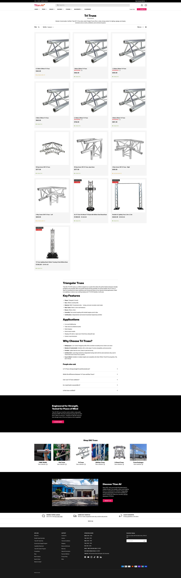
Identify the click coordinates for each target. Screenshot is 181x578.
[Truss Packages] (138, 452)
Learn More (58, 422)
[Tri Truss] (81, 452)
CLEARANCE (87, 9)
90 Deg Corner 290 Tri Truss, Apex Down (84, 167)
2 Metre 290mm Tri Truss (42, 118)
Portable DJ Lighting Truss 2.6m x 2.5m (122, 214)
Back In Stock (37, 559)
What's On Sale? (37, 561)
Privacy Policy (64, 556)
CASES (36, 9)
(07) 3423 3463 (59, 516)
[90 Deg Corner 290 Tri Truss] (52, 148)
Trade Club (132, 9)
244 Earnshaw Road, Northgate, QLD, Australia (99, 553)
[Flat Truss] (61, 452)
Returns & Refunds (65, 546)
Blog (35, 554)
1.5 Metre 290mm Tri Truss (119, 68)
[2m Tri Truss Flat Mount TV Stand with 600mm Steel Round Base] (90, 196)
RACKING (59, 9)
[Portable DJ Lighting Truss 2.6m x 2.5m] (128, 196)
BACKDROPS (77, 9)
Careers (63, 538)
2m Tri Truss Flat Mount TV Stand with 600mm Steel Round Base (90, 214)
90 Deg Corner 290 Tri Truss (43, 167)
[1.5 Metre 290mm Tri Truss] (128, 50)
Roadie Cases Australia (39, 538)
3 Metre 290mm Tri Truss (118, 118)
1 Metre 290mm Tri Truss (80, 68)
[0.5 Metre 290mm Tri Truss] (52, 50)
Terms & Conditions (65, 540)
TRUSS (43, 9)
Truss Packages (138, 462)
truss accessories (109, 492)
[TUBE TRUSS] (42, 452)
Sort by (45, 27)
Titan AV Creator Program (40, 548)
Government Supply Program (40, 543)
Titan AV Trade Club (38, 540)
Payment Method (65, 554)
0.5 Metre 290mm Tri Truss (43, 68)
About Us (108, 500)
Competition (37, 551)
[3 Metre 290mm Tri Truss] (128, 99)
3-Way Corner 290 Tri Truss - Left (44, 214)
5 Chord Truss (119, 462)
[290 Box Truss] (100, 452)
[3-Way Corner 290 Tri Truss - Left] (52, 196)
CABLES (51, 9)
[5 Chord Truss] (119, 452)
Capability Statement (39, 546)
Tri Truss (81, 462)
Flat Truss (62, 462)
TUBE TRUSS (43, 462)
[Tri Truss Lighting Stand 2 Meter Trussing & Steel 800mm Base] (52, 243)
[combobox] (93, 5)
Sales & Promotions (65, 551)
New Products (37, 556)
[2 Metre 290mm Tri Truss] (52, 99)
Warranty (63, 548)
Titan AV (38, 572)
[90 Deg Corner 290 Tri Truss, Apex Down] (90, 148)
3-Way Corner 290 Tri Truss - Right (121, 167)
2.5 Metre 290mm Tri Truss (81, 118)
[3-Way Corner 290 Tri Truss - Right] (128, 148)
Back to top (90, 521)
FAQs (62, 559)
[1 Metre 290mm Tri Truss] (90, 50)
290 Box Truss (100, 462)
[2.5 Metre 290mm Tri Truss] (90, 99)
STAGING (68, 9)
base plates (125, 491)
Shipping (63, 543)
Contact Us (63, 535)
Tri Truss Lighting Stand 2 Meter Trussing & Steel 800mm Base (52, 262)
